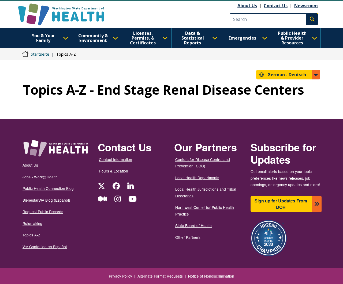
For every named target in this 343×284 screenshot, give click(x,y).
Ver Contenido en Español (45, 246)
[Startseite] (66, 14)
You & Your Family (43, 38)
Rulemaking (32, 223)
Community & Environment (93, 38)
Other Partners (187, 237)
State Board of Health (193, 225)
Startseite (40, 54)
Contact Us (276, 6)
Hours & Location (113, 171)
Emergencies (242, 38)
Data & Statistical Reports (192, 38)
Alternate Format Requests (160, 276)
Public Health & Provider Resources (292, 38)
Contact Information (115, 159)
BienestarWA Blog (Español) (46, 200)
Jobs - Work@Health (40, 176)
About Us (247, 6)
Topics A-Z (31, 234)
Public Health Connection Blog (48, 188)
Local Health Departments (197, 177)
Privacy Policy (120, 276)
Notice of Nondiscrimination (211, 276)
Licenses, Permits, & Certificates (143, 38)
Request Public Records (43, 211)
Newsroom (306, 6)
